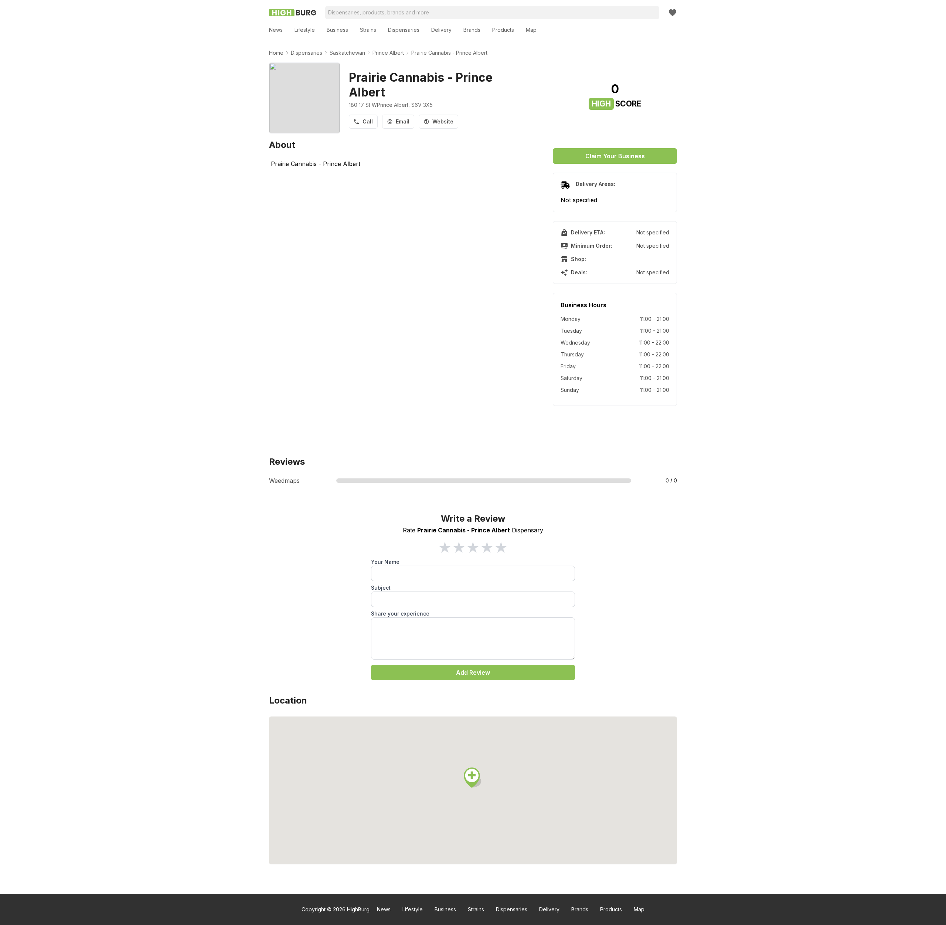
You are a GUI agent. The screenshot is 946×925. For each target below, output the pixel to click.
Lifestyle (412, 909)
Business (445, 909)
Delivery (549, 909)
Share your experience (400, 613)
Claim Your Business (615, 156)
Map (639, 909)
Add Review (473, 672)
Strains (476, 909)
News (384, 909)
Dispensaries (511, 909)
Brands (579, 909)
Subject (381, 588)
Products (611, 909)
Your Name (385, 562)
